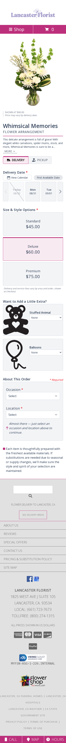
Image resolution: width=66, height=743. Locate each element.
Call (12, 739)
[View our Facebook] (30, 581)
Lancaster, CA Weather (25, 709)
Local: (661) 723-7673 (33, 609)
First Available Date (48, 177)
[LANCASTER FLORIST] (33, 19)
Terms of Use (33, 728)
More (8, 151)
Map (34, 739)
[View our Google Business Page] (36, 581)
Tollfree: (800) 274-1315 (33, 615)
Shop (19, 29)
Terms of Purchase (44, 721)
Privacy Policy (16, 721)
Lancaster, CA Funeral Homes (21, 696)
